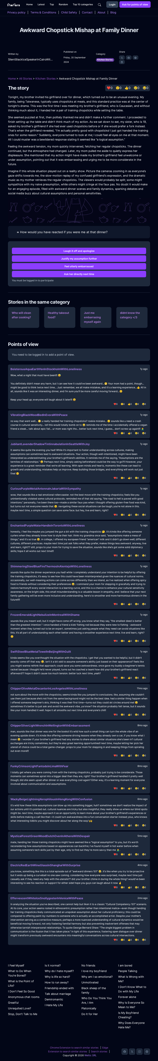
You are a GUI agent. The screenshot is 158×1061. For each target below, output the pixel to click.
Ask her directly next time (79, 274)
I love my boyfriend (94, 971)
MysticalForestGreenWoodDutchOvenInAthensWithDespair (50, 836)
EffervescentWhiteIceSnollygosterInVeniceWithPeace (46, 898)
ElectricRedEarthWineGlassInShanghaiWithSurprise (45, 865)
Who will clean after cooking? (21, 315)
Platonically (88, 1008)
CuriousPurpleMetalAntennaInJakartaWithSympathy (45, 488)
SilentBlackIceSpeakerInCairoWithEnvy (31, 59)
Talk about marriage (58, 993)
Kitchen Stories (105, 59)
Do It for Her (89, 1014)
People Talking (127, 971)
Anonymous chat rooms (23, 997)
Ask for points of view (135, 4)
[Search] (99, 4)
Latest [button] (41, 4)
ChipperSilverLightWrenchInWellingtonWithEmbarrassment (50, 725)
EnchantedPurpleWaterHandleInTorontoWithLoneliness (47, 525)
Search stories (99, 1051)
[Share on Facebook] (128, 58)
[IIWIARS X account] (132, 1052)
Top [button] (52, 4)
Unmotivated (89, 982)
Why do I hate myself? (59, 971)
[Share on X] (122, 58)
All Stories (25, 78)
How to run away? (57, 982)
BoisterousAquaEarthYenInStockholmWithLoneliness (46, 369)
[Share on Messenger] (135, 58)
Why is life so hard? (57, 976)
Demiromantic (54, 999)
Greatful (13, 1002)
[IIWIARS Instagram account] (139, 1052)
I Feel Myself (16, 965)
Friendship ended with (59, 988)
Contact (87, 12)
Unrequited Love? (19, 1008)
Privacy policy (16, 12)
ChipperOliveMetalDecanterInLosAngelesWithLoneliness (48, 688)
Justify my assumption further (79, 258)
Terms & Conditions (43, 12)
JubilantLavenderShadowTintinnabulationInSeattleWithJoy (50, 444)
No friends (88, 965)
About (101, 12)
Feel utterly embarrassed (79, 266)
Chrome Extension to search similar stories (74, 1047)
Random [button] (63, 4)
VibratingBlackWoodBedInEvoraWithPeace (39, 415)
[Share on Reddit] (122, 62)
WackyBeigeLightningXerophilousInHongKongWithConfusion (51, 799)
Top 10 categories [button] (83, 4)
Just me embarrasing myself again (92, 317)
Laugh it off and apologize (79, 250)
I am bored (125, 965)
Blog (113, 12)
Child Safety (69, 12)
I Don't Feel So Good (21, 991)
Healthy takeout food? (58, 315)
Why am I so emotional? (97, 976)
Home (12, 78)
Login (112, 4)
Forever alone (127, 997)
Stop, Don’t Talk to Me (22, 1014)
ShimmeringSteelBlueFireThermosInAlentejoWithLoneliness (51, 566)
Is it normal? (53, 965)
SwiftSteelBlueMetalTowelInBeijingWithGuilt (40, 651)
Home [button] (29, 4)
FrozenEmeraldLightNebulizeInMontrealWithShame (45, 614)
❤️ (110, 88)
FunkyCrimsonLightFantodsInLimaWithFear (39, 766)
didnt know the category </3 (130, 315)
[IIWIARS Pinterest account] (147, 1052)
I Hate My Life (54, 1005)
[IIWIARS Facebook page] (125, 1052)
